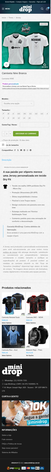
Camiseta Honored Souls (11, 317)
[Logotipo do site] (25, 9)
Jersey (18, 18)
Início (4, 18)
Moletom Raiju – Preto (34, 350)
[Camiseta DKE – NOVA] (37, 304)
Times (11, 18)
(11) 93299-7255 (20, 380)
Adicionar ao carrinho (25, 134)
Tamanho (6, 110)
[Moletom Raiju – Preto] (37, 336)
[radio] (3, 113)
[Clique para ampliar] (6, 64)
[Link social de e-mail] (21, 150)
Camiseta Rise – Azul (9, 350)
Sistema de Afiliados (10, 452)
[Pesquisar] (42, 8)
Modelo (5, 99)
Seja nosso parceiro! (10, 448)
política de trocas (10, 252)
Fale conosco (7, 439)
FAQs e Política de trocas (12, 444)
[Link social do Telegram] (30, 150)
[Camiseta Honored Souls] (13, 304)
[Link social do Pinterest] (24, 150)
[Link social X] (18, 150)
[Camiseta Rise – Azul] (13, 336)
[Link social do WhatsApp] (27, 150)
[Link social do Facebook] (14, 150)
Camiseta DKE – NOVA (34, 317)
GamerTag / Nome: (9, 125)
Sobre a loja (6, 435)
